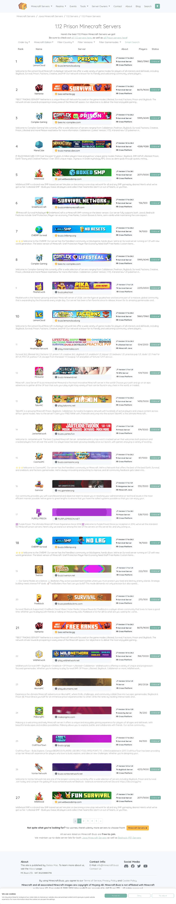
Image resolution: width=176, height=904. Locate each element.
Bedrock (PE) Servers (129, 837)
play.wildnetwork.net (68, 660)
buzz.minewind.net (67, 377)
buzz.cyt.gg (64, 745)
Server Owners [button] (100, 6)
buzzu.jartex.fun (66, 433)
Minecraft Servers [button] (40, 6)
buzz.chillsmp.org (67, 235)
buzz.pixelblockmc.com (70, 603)
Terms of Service (92, 880)
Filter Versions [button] (85, 42)
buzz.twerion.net (66, 575)
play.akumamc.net (67, 688)
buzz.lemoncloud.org (69, 65)
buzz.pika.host (65, 292)
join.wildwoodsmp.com (70, 179)
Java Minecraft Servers (94, 837)
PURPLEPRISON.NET (69, 518)
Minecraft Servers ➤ (137, 828)
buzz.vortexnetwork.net (70, 773)
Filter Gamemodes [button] (109, 42)
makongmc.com (66, 716)
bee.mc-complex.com (69, 122)
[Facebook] (133, 866)
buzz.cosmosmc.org (68, 462)
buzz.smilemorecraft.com (71, 207)
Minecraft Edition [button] (43, 42)
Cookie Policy (129, 880)
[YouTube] (145, 866)
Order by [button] (23, 42)
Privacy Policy (109, 880)
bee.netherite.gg (66, 94)
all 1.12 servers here (81, 37)
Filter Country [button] (64, 42)
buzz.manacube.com (69, 150)
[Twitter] (139, 866)
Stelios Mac (52, 865)
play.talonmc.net (66, 405)
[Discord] (126, 866)
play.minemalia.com (68, 348)
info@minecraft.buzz (108, 865)
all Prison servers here (115, 37)
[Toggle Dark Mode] (157, 6)
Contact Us (95, 868)
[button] (61, 6)
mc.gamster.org (66, 490)
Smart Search (132, 42)
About (32, 868)
